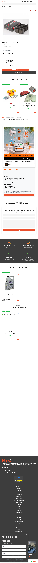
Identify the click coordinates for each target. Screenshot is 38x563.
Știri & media (19, 510)
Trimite (19, 230)
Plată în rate (19, 504)
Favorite (19, 492)
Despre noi (19, 506)
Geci (19, 523)
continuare (14, 557)
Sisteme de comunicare (19, 521)
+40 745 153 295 (8, 470)
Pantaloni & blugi (19, 527)
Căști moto (19, 519)
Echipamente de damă (19, 531)
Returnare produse (19, 496)
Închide (31, 561)
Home (3, 6)
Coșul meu (19, 490)
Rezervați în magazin (19, 72)
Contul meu (19, 488)
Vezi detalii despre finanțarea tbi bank (19, 194)
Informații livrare (19, 502)
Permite (34, 561)
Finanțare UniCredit (19, 512)
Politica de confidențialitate (19, 500)
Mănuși (19, 525)
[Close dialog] (26, 534)
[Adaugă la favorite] (30, 70)
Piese (10, 6)
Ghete (19, 529)
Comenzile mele (19, 494)
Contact (19, 508)
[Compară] (34, 70)
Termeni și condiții (19, 498)
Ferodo (6, 6)
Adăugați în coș (15, 69)
